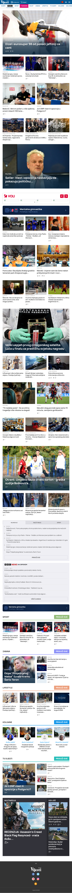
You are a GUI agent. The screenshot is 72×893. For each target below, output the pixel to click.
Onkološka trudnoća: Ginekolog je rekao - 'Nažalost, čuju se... (23, 588)
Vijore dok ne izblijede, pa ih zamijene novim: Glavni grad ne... (58, 819)
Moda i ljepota (30, 295)
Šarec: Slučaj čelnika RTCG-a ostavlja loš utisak (35, 75)
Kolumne (7, 722)
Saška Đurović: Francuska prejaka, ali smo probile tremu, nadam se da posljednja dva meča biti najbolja (36, 529)
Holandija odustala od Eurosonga (55, 668)
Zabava (6, 651)
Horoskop (57, 704)
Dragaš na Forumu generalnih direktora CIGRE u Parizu (35, 138)
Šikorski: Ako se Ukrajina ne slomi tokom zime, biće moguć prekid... (12, 300)
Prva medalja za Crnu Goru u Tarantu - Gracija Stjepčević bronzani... (35, 437)
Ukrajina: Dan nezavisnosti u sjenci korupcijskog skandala (58, 436)
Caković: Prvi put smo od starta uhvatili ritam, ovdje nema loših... (44, 638)
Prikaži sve (36, 557)
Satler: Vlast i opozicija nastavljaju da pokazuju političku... (30, 179)
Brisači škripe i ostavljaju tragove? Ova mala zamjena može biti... (35, 375)
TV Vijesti (7, 758)
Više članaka (36, 599)
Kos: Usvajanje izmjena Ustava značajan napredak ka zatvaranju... (58, 236)
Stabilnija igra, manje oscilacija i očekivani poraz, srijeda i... (12, 76)
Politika (8, 174)
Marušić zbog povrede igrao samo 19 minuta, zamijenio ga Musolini (52, 409)
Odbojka (5, 72)
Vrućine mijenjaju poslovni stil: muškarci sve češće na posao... (35, 300)
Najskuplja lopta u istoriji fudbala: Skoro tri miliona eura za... (23, 582)
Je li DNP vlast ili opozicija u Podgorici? (48, 110)
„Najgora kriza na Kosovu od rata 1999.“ (13, 511)
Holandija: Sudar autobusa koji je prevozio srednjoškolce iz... (56, 845)
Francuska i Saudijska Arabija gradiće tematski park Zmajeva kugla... (19, 271)
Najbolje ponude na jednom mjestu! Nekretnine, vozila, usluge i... (58, 138)
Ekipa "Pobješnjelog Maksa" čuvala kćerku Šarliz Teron (23, 552)
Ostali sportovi (30, 433)
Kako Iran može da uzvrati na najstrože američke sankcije (13, 235)
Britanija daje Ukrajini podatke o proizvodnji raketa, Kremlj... (23, 570)
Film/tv (7, 669)
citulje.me (16, 2)
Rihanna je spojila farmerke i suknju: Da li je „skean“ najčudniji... (35, 512)
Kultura (5, 405)
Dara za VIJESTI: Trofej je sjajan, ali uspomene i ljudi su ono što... (58, 677)
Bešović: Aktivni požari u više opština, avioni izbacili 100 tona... (19, 110)
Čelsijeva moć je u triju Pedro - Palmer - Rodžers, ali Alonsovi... (35, 236)
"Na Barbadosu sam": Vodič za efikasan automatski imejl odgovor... (25, 594)
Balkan (5, 508)
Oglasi (24, 2)
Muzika (50, 657)
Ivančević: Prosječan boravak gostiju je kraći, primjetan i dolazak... (58, 790)
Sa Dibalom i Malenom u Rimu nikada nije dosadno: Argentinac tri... (58, 300)
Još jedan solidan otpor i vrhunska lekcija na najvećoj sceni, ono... (60, 638)
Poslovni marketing (9, 133)
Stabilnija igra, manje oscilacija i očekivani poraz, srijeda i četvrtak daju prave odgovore (33, 547)
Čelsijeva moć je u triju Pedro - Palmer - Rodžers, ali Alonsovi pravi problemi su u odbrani (34, 535)
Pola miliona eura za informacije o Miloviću (56, 374)
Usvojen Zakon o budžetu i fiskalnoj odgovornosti (12, 436)
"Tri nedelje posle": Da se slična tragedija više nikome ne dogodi (16, 409)
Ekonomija (9, 40)
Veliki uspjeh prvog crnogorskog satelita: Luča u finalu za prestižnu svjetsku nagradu (34, 347)
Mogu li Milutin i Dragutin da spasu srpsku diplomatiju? (10, 747)
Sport (6, 617)
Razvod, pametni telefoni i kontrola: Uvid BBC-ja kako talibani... (24, 576)
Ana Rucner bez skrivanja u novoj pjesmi (57, 660)
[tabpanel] (36, 32)
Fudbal (50, 72)
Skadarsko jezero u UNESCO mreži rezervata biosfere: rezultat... (44, 748)
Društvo (28, 72)
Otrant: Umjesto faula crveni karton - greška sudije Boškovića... (35, 481)
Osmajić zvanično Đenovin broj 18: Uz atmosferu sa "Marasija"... (57, 76)
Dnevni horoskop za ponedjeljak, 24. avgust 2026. (61, 708)
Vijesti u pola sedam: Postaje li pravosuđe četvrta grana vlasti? (58, 768)
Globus (5, 232)
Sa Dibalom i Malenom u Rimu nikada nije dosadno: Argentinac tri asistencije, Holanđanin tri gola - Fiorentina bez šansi (37, 541)
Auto (27, 371)
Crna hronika (52, 371)
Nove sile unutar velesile (62, 746)
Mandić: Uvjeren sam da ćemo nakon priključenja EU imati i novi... (52, 271)
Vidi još (52, 800)
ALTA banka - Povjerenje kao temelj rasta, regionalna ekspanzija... (13, 138)
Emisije (39, 106)
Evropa (5, 268)
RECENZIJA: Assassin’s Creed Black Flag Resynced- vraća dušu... (23, 835)
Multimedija (10, 800)
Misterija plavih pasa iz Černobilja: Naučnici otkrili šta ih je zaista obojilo (58, 511)
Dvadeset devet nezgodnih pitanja (27, 746)
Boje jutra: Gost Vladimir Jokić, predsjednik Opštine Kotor (57, 780)
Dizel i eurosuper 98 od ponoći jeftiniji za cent (32, 46)
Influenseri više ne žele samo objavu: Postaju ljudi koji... (13, 374)
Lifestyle (5, 371)
